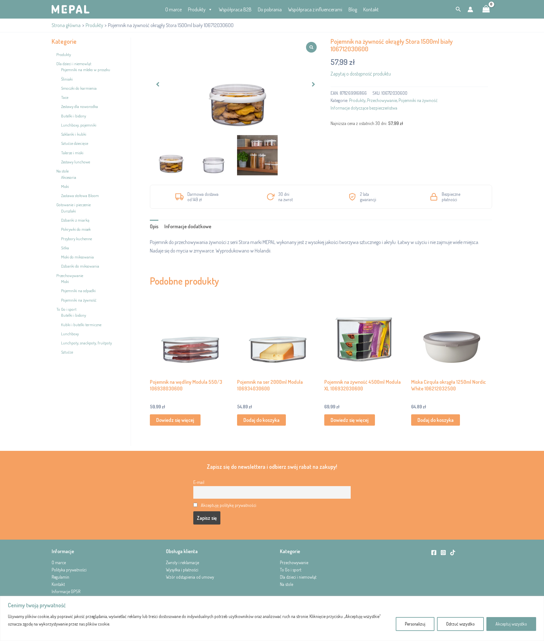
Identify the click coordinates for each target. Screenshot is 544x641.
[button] (458, 9)
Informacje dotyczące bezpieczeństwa (364, 108)
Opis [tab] (154, 226)
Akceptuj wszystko (511, 624)
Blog (352, 9)
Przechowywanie (382, 100)
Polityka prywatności (69, 569)
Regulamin (60, 577)
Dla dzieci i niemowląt (298, 577)
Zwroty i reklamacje (182, 562)
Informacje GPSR (66, 591)
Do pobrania (270, 9)
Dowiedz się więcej (175, 420)
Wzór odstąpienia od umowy (190, 577)
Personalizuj (415, 624)
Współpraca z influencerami (315, 9)
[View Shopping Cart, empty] (485, 9)
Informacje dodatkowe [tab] (187, 226)
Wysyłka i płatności (182, 569)
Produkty (197, 9)
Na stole (286, 584)
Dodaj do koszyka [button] (261, 420)
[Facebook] (434, 552)
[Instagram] (443, 552)
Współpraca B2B (235, 9)
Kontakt (371, 9)
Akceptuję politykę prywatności (228, 505)
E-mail (198, 482)
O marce (173, 9)
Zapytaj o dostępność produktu (361, 74)
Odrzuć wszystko (460, 624)
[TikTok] (453, 552)
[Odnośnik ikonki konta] (470, 9)
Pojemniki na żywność (418, 100)
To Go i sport (290, 569)
